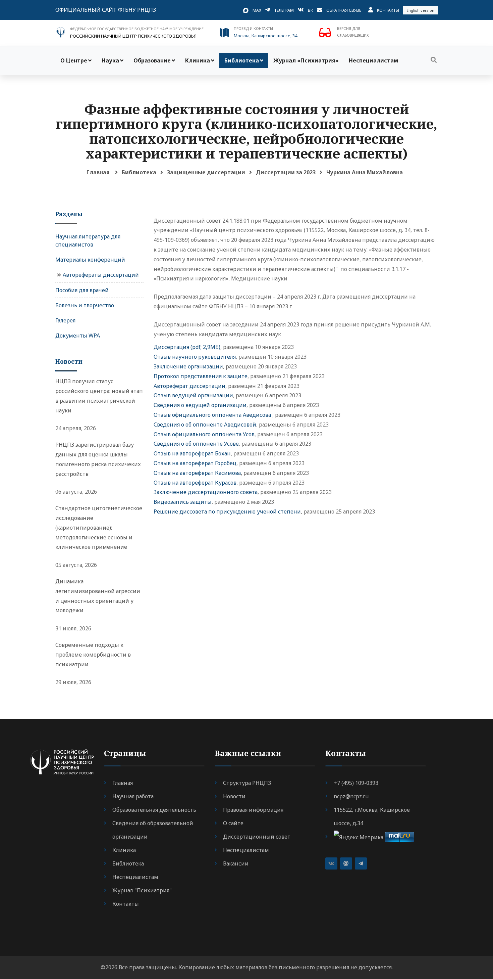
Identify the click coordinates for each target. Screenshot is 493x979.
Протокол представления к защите (201, 376)
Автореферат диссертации (189, 386)
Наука (110, 60)
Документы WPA (77, 335)
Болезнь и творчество (84, 305)
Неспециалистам (373, 60)
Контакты (388, 10)
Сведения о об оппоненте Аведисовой (205, 424)
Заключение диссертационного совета (206, 492)
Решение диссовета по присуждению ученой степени (227, 511)
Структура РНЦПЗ (247, 783)
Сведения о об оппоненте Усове (196, 443)
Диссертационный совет (256, 836)
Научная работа (133, 796)
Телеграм (284, 10)
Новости (234, 796)
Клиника (197, 60)
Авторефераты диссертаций (101, 274)
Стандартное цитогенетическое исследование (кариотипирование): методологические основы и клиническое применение (98, 527)
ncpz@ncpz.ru (351, 796)
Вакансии (236, 863)
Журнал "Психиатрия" (142, 890)
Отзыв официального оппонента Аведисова (213, 414)
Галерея (65, 320)
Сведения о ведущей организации (200, 405)
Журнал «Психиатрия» (306, 60)
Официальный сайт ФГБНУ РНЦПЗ (105, 9)
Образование (152, 60)
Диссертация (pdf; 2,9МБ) (187, 347)
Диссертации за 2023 (286, 172)
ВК (310, 10)
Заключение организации (188, 366)
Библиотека (241, 60)
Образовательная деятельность (154, 809)
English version (420, 10)
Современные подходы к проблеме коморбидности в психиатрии (93, 654)
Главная (98, 172)
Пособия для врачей (82, 290)
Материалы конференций (90, 259)
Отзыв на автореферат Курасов (195, 482)
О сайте (233, 823)
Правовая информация (253, 809)
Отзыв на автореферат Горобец (195, 463)
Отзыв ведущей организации (193, 395)
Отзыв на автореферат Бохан (192, 453)
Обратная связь (344, 10)
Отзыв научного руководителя (195, 356)
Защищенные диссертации (206, 172)
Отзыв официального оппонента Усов (204, 434)
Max (257, 10)
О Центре (73, 60)
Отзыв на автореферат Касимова (197, 473)
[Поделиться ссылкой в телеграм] (361, 863)
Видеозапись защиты (183, 501)
